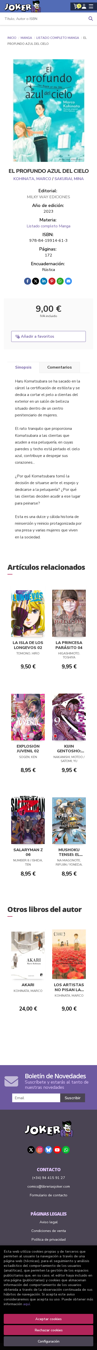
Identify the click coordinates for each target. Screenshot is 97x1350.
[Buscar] (91, 18)
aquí (26, 1303)
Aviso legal (49, 1222)
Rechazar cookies (49, 1330)
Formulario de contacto (48, 1195)
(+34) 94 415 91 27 (48, 1177)
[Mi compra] (76, 6)
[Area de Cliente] (84, 6)
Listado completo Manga (58, 38)
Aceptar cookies (48, 1318)
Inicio (11, 38)
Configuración (48, 1341)
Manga (27, 38)
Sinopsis (23, 367)
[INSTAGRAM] (40, 1150)
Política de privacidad (49, 1239)
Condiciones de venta (48, 1230)
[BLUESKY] (48, 1150)
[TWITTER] (31, 1150)
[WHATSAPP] (66, 1150)
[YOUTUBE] (57, 1150)
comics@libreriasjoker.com (48, 1186)
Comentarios (59, 367)
